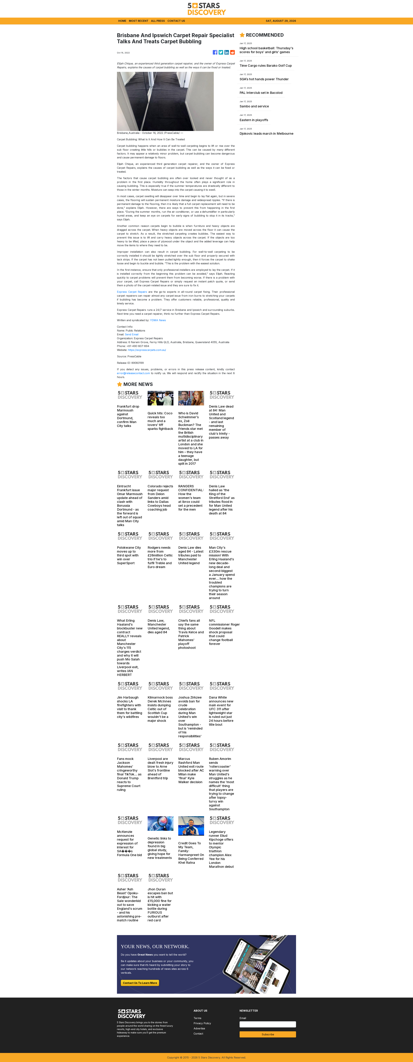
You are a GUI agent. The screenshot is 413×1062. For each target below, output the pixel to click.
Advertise (199, 1028)
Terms (197, 1018)
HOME (122, 20)
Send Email (131, 334)
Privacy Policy (202, 1023)
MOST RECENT (138, 20)
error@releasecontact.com (133, 373)
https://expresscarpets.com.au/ (147, 350)
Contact (198, 1033)
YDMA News (158, 320)
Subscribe (268, 1034)
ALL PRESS (158, 20)
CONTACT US (176, 20)
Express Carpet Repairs (132, 291)
